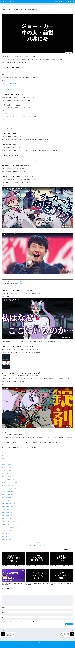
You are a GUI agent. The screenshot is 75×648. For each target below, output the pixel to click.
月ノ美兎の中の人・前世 (7, 512)
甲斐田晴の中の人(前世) (6, 464)
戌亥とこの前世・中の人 (7, 455)
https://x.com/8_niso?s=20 (7, 128)
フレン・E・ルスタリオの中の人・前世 (9, 527)
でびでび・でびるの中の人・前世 (8, 503)
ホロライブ (61, 1)
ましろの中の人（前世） (7, 467)
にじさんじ (56, 1)
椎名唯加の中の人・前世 (7, 515)
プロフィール (72, 1)
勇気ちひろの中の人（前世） (7, 452)
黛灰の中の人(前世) (6, 473)
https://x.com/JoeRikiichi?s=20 (8, 89)
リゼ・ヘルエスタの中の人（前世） (9, 479)
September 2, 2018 (18, 283)
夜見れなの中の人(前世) (6, 476)
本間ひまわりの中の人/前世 (7, 494)
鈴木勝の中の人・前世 (6, 518)
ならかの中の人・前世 (6, 530)
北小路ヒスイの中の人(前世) (7, 491)
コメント (4, 593)
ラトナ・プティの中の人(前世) (8, 485)
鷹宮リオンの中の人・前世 (7, 536)
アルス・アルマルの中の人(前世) (8, 449)
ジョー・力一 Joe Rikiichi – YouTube (9, 83)
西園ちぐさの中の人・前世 (7, 533)
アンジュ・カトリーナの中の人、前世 (9, 482)
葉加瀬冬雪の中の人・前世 (7, 509)
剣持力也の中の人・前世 (7, 506)
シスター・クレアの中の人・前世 (8, 521)
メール (4, 612)
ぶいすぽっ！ (66, 1)
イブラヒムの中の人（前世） (7, 461)
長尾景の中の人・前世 (6, 539)
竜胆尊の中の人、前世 (6, 470)
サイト (3, 617)
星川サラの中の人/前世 (6, 497)
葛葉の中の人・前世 (6, 524)
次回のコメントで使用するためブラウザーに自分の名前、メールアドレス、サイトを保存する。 (19, 621)
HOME (38, 642)
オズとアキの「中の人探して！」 (9, 1)
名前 (3, 607)
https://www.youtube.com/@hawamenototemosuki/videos (13, 122)
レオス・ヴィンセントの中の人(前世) (9, 488)
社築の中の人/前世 (5, 500)
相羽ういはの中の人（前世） (7, 458)
